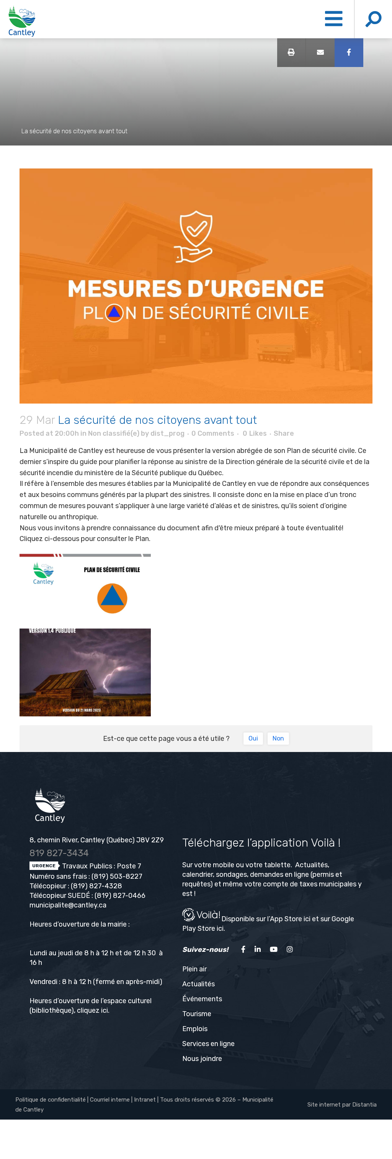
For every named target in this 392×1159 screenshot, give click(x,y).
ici (104, 1010)
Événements (202, 999)
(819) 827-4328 (96, 886)
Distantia (364, 1104)
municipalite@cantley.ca (67, 905)
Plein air (194, 969)
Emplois (194, 1029)
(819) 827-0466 (120, 895)
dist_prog (167, 433)
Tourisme (196, 1014)
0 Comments (212, 433)
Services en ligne (208, 1044)
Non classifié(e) (113, 433)
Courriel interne (110, 1099)
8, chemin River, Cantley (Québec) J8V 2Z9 (96, 840)
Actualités (198, 984)
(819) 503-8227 (116, 876)
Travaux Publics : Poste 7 (100, 866)
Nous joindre (202, 1058)
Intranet (145, 1099)
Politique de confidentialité (50, 1099)
